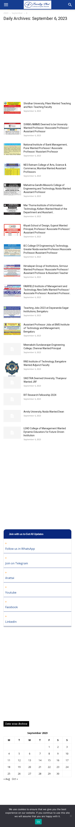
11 (9, 760)
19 (19, 767)
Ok (38, 821)
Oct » (15, 779)
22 (49, 767)
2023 (5, 13)
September (17, 13)
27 (29, 773)
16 (58, 760)
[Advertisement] (37, 62)
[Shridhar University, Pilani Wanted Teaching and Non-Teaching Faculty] (12, 108)
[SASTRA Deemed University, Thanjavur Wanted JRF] (12, 382)
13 (29, 760)
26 (19, 773)
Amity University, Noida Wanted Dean (44, 411)
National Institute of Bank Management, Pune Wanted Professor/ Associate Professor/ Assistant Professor (45, 148)
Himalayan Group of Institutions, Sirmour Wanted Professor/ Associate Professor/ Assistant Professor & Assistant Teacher (46, 269)
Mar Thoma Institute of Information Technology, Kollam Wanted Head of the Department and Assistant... (45, 209)
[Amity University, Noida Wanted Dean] (12, 416)
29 (49, 773)
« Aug (6, 779)
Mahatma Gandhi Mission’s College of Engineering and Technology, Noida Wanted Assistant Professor (47, 189)
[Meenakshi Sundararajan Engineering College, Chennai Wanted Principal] (12, 349)
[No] (70, 816)
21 (40, 767)
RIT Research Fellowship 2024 (40, 395)
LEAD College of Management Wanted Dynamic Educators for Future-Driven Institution (45, 432)
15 (49, 760)
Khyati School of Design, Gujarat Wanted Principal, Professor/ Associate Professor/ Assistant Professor (47, 229)
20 (29, 767)
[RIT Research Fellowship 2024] (12, 399)
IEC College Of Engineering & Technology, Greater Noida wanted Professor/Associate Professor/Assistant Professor (47, 249)
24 (67, 767)
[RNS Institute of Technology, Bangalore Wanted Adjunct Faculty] (12, 369)
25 (9, 773)
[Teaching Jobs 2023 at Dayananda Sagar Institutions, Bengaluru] (12, 312)
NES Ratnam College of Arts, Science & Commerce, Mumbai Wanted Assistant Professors (45, 168)
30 (58, 773)
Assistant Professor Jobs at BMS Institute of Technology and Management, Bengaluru (47, 328)
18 (9, 767)
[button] (6, 4)
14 (40, 760)
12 (19, 760)
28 (40, 773)
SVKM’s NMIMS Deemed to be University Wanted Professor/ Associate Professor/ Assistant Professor (46, 128)
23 (58, 767)
